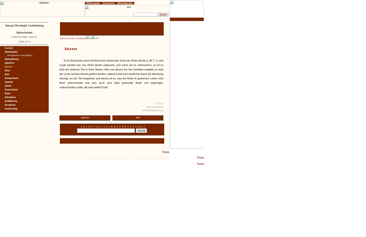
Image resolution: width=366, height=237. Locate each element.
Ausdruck (10, 105)
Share (200, 157)
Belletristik (109, 3)
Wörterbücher (125, 3)
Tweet (200, 163)
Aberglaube (11, 51)
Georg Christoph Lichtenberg (72, 38)
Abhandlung (12, 59)
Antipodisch (11, 78)
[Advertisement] (187, 84)
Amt (7, 74)
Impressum (13, 19)
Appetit (9, 82)
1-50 (96, 38)
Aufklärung (11, 101)
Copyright (23, 19)
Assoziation (11, 89)
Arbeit (8, 85)
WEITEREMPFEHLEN (152, 110)
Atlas (7, 93)
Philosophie (93, 3)
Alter (138, 117)
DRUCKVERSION (154, 107)
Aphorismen (24, 32)
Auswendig (11, 108)
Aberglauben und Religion (20, 55)
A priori (9, 48)
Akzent (8, 66)
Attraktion (10, 97)
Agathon (85, 117)
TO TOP (159, 103)
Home (4, 19)
